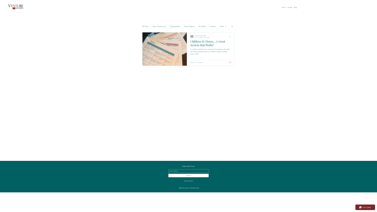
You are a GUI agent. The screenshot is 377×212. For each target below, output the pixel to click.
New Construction (159, 26)
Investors (213, 26)
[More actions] (231, 36)
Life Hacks (202, 26)
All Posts (145, 26)
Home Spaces (189, 26)
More (222, 26)
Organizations (175, 26)
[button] (290, 7)
